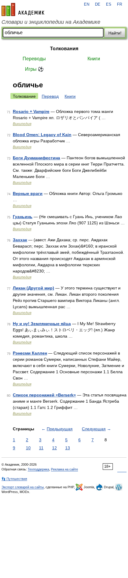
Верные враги (28, 193)
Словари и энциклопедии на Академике (50, 22)
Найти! (114, 33)
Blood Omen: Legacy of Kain (42, 134)
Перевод (50, 96)
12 (54, 447)
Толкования (64, 48)
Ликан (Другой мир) (33, 288)
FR (119, 4)
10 (28, 447)
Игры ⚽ (34, 69)
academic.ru (22, 9)
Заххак (20, 239)
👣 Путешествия (14, 479)
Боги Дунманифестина (36, 157)
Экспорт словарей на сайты (22, 487)
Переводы (34, 58)
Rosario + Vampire (31, 111)
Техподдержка (38, 469)
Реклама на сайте (64, 469)
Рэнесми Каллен (30, 353)
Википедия (22, 124)
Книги (94, 58)
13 (67, 447)
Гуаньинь (22, 216)
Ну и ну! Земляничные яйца (42, 323)
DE (97, 4)
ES (108, 4)
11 (41, 447)
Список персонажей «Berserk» (44, 395)
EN (86, 4)
